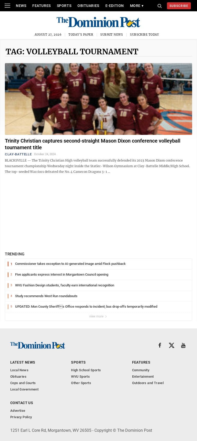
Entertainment (143, 376)
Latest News (22, 362)
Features (41, 6)
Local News (19, 370)
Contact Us (21, 403)
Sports (64, 6)
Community (141, 370)
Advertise (17, 411)
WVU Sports (80, 376)
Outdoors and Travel (148, 383)
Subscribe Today (144, 34)
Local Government (24, 389)
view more (96, 316)
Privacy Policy (21, 417)
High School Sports (86, 370)
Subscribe (179, 6)
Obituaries (88, 6)
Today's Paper (80, 34)
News (21, 6)
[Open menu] (7, 5)
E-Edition (114, 6)
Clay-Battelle (18, 154)
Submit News (111, 34)
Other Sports (81, 383)
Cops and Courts (23, 383)
